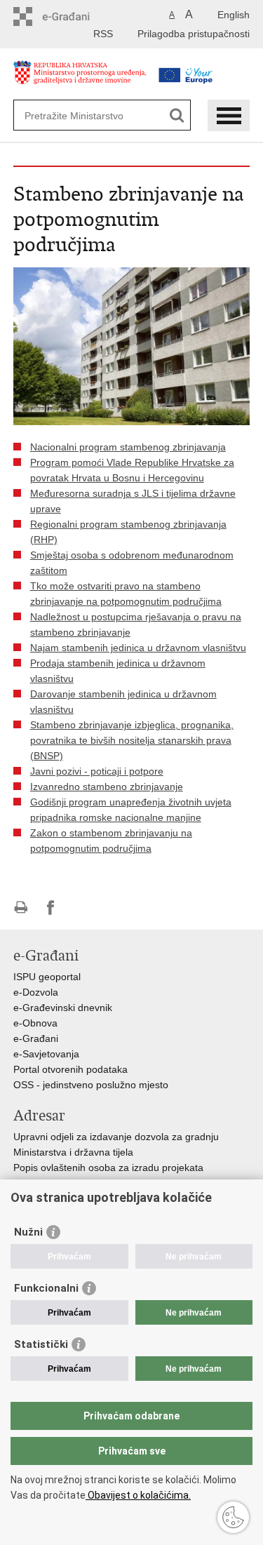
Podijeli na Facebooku (50, 907)
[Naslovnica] (80, 79)
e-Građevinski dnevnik (62, 1007)
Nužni (28, 1232)
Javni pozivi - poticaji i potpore (96, 771)
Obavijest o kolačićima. (138, 1495)
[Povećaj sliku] (131, 345)
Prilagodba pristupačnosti (193, 33)
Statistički (41, 1344)
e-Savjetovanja (46, 1053)
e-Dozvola (35, 992)
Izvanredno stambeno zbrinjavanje (106, 786)
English (233, 14)
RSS (103, 33)
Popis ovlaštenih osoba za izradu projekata (108, 1167)
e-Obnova (35, 1023)
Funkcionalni (46, 1288)
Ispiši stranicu (20, 907)
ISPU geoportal (47, 976)
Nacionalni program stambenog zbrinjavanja (128, 447)
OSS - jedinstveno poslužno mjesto (90, 1084)
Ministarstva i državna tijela (73, 1152)
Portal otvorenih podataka (70, 1069)
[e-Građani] (73, 16)
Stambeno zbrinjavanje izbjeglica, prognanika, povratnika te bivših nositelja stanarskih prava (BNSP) (132, 740)
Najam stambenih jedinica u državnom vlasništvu (138, 647)
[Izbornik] (229, 115)
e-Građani (35, 1038)
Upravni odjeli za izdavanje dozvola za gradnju (116, 1136)
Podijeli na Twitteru (81, 907)
